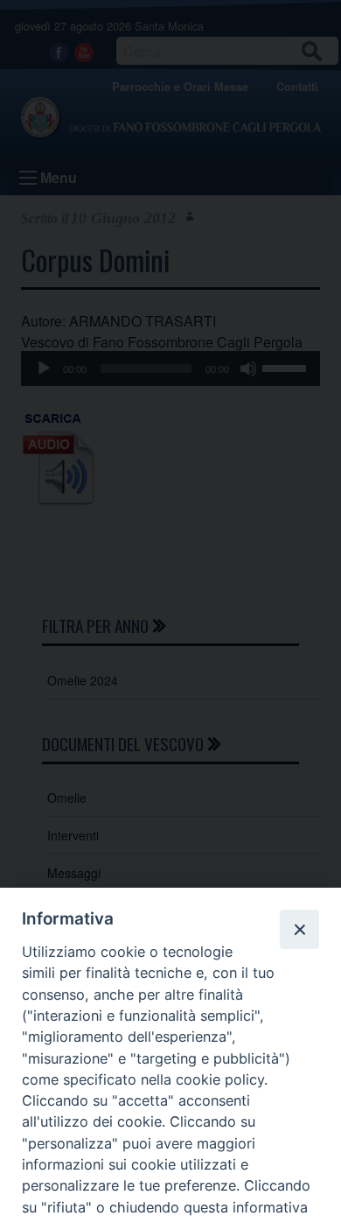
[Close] (299, 929)
